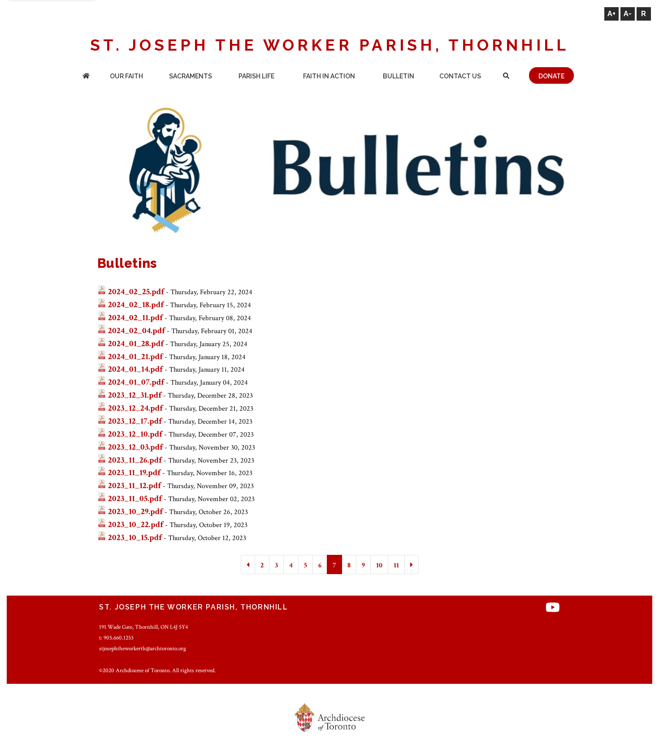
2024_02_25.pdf (136, 291)
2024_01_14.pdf (135, 369)
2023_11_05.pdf (135, 498)
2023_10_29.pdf (135, 511)
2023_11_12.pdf (134, 485)
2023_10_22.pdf (135, 524)
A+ (611, 13)
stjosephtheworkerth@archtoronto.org (142, 648)
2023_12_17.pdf (135, 421)
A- (628, 13)
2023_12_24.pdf (135, 408)
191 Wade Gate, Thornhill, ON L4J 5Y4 (143, 627)
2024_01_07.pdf (136, 382)
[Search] (506, 77)
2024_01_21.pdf (135, 356)
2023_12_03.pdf (135, 447)
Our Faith (126, 76)
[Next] (411, 564)
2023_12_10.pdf (135, 434)
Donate (551, 76)
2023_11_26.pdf (135, 460)
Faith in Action (329, 76)
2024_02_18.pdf (136, 304)
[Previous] (248, 564)
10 (379, 565)
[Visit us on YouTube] (553, 608)
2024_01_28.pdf (136, 343)
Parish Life (256, 76)
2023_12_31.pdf (134, 395)
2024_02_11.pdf (135, 317)
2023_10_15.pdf (135, 537)
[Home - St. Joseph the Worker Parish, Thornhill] (86, 77)
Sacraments (190, 76)
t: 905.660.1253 (116, 637)
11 (396, 565)
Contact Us (460, 76)
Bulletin (398, 76)
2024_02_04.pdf (136, 330)
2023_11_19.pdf (134, 472)
